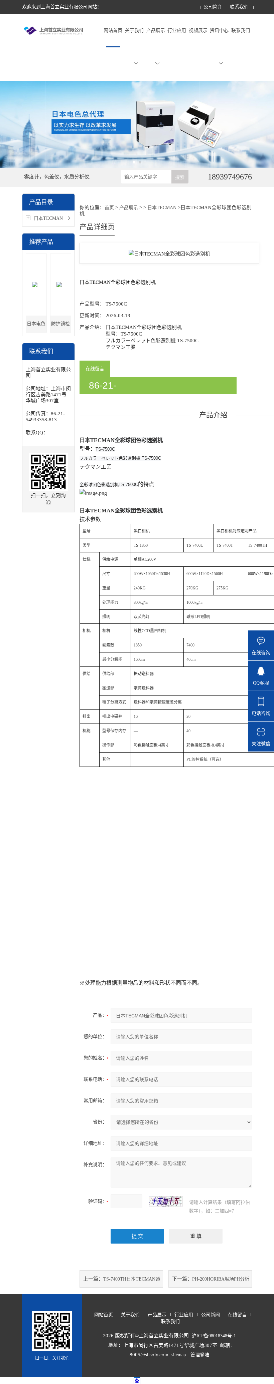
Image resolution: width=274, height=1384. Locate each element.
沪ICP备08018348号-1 (214, 1335)
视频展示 (198, 30)
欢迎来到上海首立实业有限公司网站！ (62, 6)
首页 (109, 207)
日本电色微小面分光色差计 (36, 326)
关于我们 (134, 30)
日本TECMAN (48, 218)
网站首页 (113, 30)
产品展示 (155, 30)
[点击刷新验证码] (165, 1201)
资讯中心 (219, 30)
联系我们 (239, 7)
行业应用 (176, 30)
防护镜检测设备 (60, 326)
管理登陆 (199, 1354)
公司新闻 (210, 1314)
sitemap (178, 1354)
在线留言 (95, 368)
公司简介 (212, 7)
